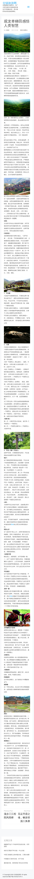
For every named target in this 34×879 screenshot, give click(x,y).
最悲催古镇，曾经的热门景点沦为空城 (16, 863)
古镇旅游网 (10, 3)
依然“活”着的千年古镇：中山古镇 (14, 850)
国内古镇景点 (24, 30)
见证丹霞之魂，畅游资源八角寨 (24, 817)
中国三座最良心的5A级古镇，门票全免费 (16, 855)
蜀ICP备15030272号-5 (15, 877)
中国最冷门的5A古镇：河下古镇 (14, 859)
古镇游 (7, 30)
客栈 (12, 524)
